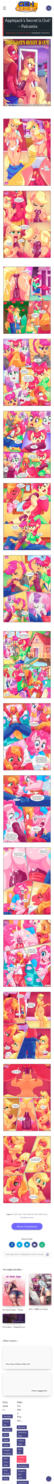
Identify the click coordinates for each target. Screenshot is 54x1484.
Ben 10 (20, 1451)
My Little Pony (41, 1214)
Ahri (5, 1435)
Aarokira (7, 1416)
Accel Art (6, 1423)
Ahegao (7, 1430)
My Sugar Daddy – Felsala (13, 1310)
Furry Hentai (28, 1214)
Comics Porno (24, 33)
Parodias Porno (27, 1217)
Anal (6, 1478)
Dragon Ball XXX (21, 1474)
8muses (21, 1427)
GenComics (11, 33)
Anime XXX (21, 1442)
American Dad (22, 1434)
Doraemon (22, 1466)
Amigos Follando (7, 1452)
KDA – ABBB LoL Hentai (38, 1309)
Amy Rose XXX (6, 1461)
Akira (6, 1445)
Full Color (18, 1214)
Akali (6, 1440)
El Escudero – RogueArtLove (14, 1327)
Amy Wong (6, 1472)
